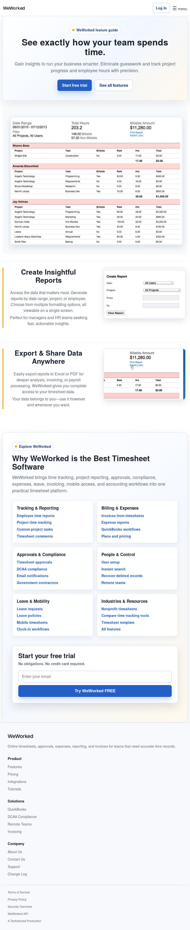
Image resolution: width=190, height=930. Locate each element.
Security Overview (20, 906)
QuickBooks (17, 809)
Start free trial (74, 85)
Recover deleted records (122, 575)
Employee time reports (36, 515)
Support (14, 866)
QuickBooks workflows (121, 529)
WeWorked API (18, 913)
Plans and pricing (116, 536)
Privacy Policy (17, 899)
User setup (110, 562)
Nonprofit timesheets (119, 608)
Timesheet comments (35, 536)
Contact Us (16, 859)
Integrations (17, 781)
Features (15, 766)
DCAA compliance (32, 568)
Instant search (113, 568)
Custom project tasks (35, 529)
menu (179, 8)
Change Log (17, 873)
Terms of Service (19, 892)
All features (111, 629)
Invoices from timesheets (122, 515)
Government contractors (37, 582)
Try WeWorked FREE (95, 691)
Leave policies (29, 615)
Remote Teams (20, 824)
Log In (161, 7)
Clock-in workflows (33, 629)
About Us (15, 851)
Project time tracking (34, 522)
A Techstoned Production (24, 921)
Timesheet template (118, 622)
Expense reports (115, 522)
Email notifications (32, 575)
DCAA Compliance (22, 816)
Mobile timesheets (32, 622)
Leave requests (30, 608)
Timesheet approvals (34, 562)
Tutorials (14, 788)
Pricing (13, 774)
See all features (113, 85)
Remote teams (113, 582)
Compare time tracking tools (125, 615)
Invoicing (15, 831)
